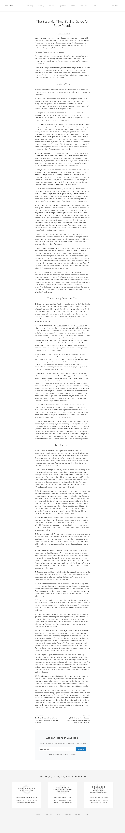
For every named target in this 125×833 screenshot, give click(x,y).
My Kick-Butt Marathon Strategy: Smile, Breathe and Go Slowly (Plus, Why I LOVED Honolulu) (78, 720)
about (94, 6)
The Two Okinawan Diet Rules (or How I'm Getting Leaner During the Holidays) (46, 720)
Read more (58, 244)
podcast (63, 6)
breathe (115, 6)
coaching (41, 6)
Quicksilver (61, 326)
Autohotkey (80, 326)
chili (80, 575)
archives (83, 6)
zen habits (9, 6)
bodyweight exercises (67, 633)
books (73, 6)
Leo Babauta (64, 33)
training (30, 6)
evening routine (82, 520)
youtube (52, 6)
